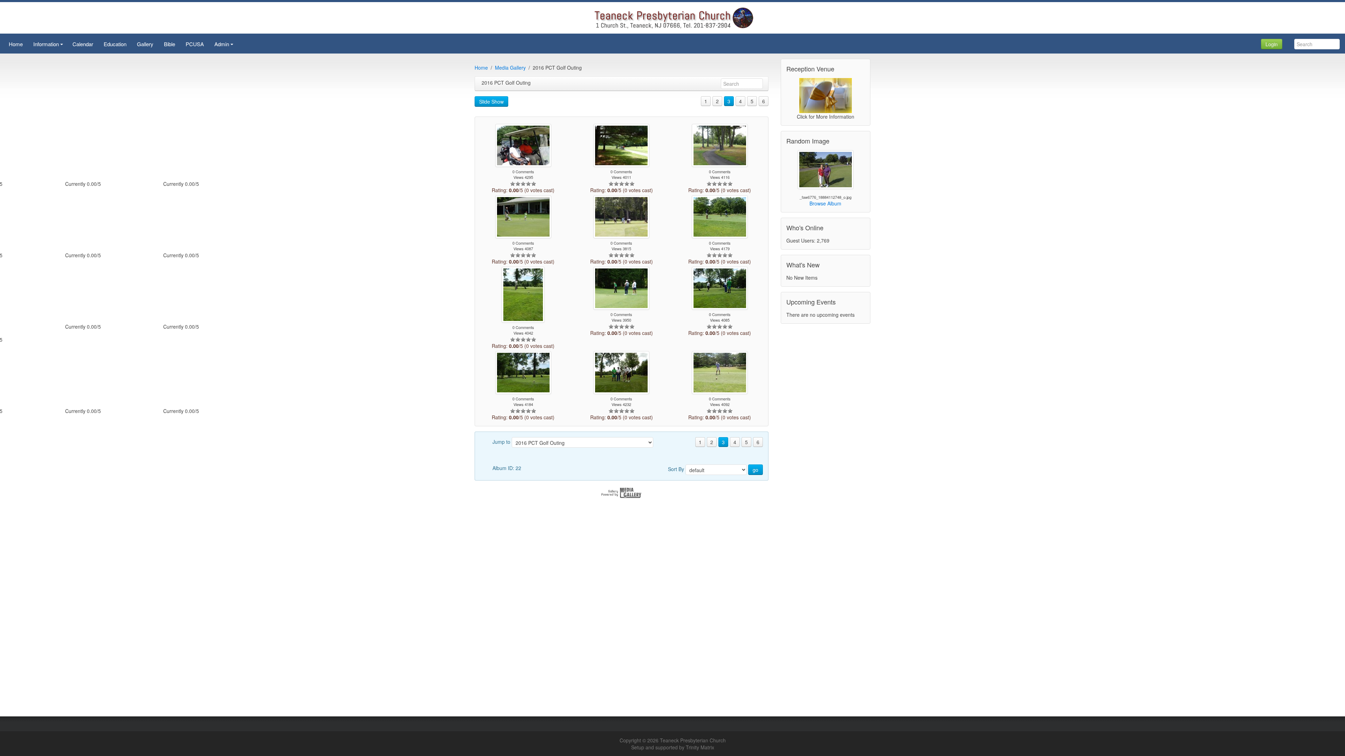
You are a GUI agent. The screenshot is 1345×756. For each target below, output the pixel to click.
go (755, 469)
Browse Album (825, 203)
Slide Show (491, 101)
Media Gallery (510, 67)
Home (481, 67)
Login (1271, 44)
